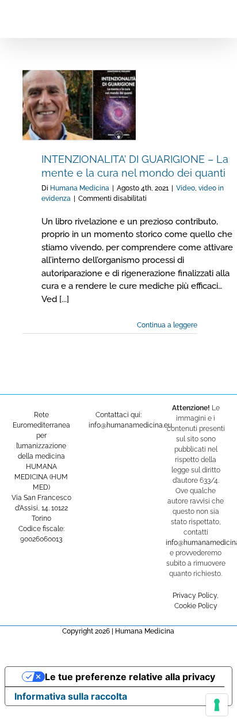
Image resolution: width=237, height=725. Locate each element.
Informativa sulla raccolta (70, 696)
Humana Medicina (79, 188)
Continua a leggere (167, 325)
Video (185, 188)
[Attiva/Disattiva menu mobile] (215, 18)
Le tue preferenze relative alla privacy (130, 676)
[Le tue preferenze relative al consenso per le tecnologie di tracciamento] (217, 705)
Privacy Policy (195, 596)
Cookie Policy (195, 606)
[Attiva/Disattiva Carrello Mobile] (194, 18)
